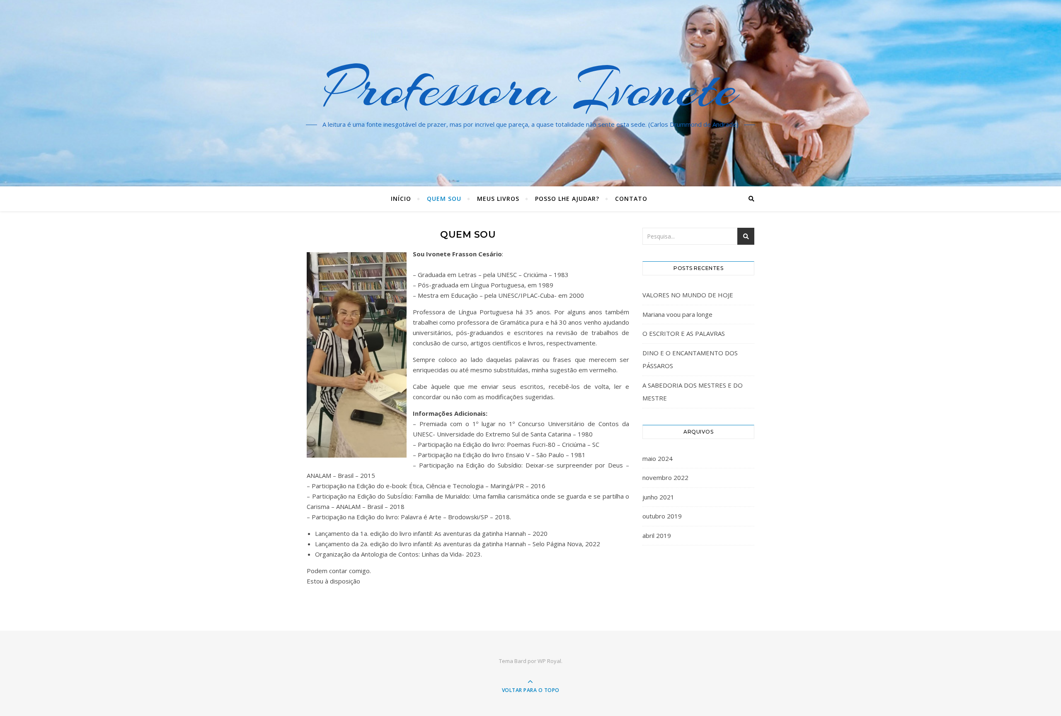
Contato (631, 199)
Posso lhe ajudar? (567, 199)
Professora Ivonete (530, 88)
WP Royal (549, 661)
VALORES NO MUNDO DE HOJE (687, 295)
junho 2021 (658, 497)
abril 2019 (656, 535)
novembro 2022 (665, 477)
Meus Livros (498, 199)
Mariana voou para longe (677, 314)
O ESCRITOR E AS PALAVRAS (683, 333)
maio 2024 (657, 458)
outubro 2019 (662, 516)
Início (401, 199)
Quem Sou (444, 199)
